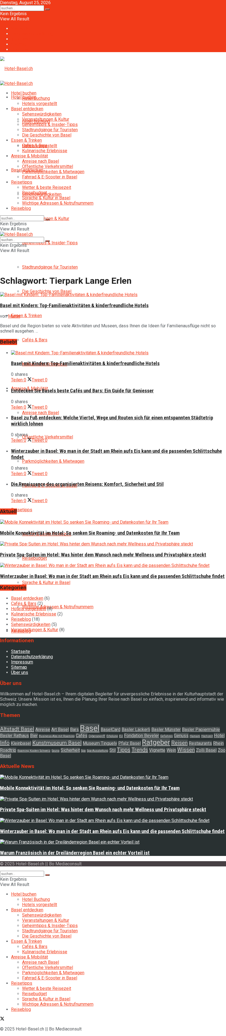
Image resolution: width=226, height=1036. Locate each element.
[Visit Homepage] (16, 68)
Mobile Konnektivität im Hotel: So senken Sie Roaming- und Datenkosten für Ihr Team (90, 533)
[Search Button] (47, 9)
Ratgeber (156, 742)
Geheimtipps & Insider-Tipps (50, 242)
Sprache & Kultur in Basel (46, 582)
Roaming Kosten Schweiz (33, 751)
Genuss (181, 735)
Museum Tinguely (100, 743)
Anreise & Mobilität (29, 156)
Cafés (81, 735)
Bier (34, 735)
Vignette (157, 750)
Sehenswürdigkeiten (41, 114)
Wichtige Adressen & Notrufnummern (57, 606)
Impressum (22, 39)
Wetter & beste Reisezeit (46, 187)
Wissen (186, 749)
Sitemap (19, 44)
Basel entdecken (27, 108)
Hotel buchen (23, 93)
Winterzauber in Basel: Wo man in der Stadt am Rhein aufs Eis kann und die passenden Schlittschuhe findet (112, 576)
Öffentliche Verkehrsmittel (47, 437)
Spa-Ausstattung (97, 751)
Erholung (112, 736)
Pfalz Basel (129, 743)
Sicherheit (70, 750)
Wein (171, 750)
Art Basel (60, 729)
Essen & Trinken (26, 315)
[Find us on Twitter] (2, 1019)
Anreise (42, 729)
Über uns (19, 49)
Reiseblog (21, 208)
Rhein (218, 743)
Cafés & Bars (34, 339)
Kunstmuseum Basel (57, 743)
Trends (139, 749)
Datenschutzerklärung (32, 33)
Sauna (56, 751)
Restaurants (200, 743)
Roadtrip (8, 750)
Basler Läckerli (136, 729)
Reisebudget (34, 558)
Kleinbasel (21, 743)
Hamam (195, 736)
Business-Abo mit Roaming (57, 736)
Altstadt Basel (17, 729)
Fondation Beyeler (141, 735)
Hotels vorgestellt (39, 103)
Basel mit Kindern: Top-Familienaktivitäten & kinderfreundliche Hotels (74, 305)
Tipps (123, 749)
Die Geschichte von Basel (46, 291)
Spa (83, 751)
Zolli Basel (206, 750)
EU (121, 736)
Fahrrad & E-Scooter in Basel (49, 177)
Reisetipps (21, 509)
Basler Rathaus (14, 735)
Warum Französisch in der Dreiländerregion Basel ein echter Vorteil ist (75, 853)
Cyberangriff (96, 736)
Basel (89, 728)
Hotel (219, 735)
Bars (74, 729)
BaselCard (110, 729)
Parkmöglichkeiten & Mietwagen (53, 461)
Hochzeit (207, 736)
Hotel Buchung (36, 98)
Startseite (20, 28)
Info (5, 743)
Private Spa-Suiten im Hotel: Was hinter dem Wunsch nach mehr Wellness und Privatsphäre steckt (103, 555)
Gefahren (166, 736)
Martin (14, 316)
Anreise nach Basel (40, 412)
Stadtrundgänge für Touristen (50, 267)
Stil (112, 750)
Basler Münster (166, 729)
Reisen (179, 743)
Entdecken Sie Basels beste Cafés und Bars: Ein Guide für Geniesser (82, 391)
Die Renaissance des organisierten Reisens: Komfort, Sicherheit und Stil (87, 484)
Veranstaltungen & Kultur (45, 119)
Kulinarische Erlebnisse (44, 150)
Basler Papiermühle (201, 729)
